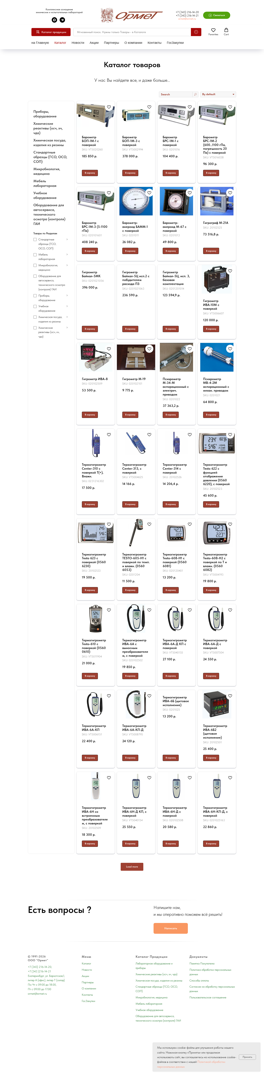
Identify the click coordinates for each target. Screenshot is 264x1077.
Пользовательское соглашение (207, 997)
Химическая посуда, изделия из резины (159, 980)
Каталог (60, 43)
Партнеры (111, 43)
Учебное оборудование (149, 1010)
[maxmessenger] (54, 21)
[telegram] (62, 21)
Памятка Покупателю (202, 963)
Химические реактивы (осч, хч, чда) (156, 974)
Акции (94, 43)
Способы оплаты (199, 980)
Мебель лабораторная (149, 1003)
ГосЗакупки (175, 43)
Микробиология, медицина (151, 997)
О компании (133, 43)
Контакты (154, 43)
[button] (216, 15)
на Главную (40, 43)
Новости (78, 43)
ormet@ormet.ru (187, 18)
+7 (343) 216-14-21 (187, 15)
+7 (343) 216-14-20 (187, 12)
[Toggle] (67, 239)
